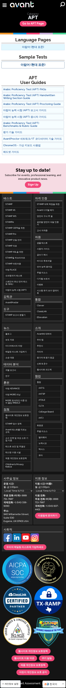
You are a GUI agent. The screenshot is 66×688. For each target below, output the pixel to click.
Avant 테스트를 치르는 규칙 (16, 431)
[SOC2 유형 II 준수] (17, 569)
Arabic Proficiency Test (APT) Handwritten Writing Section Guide (29, 97)
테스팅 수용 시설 (13, 452)
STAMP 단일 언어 (13, 240)
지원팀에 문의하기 (47, 515)
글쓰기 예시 (42, 255)
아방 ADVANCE (12, 389)
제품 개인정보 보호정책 (16, 458)
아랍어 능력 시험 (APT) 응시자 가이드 (25, 117)
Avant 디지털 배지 (45, 210)
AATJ (41, 418)
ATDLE (42, 400)
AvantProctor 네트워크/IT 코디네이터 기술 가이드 (32, 138)
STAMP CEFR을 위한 (15, 228)
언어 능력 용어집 (44, 267)
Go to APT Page (33, 23)
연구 (7, 376)
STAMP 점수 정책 (13, 424)
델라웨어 (43, 437)
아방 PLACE (10, 270)
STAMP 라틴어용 (13, 264)
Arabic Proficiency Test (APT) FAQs (24, 89)
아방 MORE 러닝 (12, 395)
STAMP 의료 (11, 246)
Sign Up (33, 184)
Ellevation (42, 317)
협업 (39, 382)
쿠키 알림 (47, 658)
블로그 (8, 334)
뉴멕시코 (43, 443)
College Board (46, 412)
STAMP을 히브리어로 (15, 258)
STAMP (8, 204)
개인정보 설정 (11, 684)
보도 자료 (9, 340)
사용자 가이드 (43, 249)
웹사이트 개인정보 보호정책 (17, 416)
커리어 (40, 352)
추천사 (40, 346)
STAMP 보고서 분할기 (15, 315)
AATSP (42, 394)
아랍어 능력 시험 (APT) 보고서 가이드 (25, 110)
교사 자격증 (42, 231)
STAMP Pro (10, 234)
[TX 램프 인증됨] (48, 600)
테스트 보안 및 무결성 (15, 447)
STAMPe (9, 222)
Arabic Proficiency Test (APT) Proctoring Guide (32, 104)
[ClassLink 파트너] (17, 600)
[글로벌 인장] (48, 569)
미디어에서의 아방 (13, 346)
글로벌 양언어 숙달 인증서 (48, 223)
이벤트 (40, 285)
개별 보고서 (10, 370)
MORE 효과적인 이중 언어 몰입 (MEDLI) (16, 401)
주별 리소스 (42, 273)
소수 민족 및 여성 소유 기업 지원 (16, 439)
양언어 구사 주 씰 (45, 216)
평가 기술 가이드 (12, 132)
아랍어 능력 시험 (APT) (16, 290)
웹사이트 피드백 (44, 370)
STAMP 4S (10, 210)
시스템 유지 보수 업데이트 (48, 292)
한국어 (53, 684)
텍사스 (42, 449)
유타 (41, 455)
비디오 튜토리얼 (44, 261)
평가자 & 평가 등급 (45, 358)
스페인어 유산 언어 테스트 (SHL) (16, 283)
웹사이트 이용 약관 (24, 658)
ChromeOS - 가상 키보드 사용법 (22, 145)
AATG (41, 388)
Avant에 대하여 (44, 334)
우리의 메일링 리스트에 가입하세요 (24, 547)
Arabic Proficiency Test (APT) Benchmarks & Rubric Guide (21, 124)
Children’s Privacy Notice (14, 465)
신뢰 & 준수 (42, 364)
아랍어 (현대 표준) (33, 47)
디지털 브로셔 (43, 279)
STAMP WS (10, 216)
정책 (6, 409)
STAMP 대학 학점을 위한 (48, 204)
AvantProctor (11, 303)
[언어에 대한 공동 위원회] (17, 631)
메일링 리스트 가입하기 (16, 352)
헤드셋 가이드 (11, 152)
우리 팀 (40, 340)
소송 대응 (9, 358)
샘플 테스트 (42, 243)
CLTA (41, 406)
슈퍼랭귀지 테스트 (13, 276)
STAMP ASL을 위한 (14, 252)
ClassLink (42, 311)
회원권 (40, 425)
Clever (40, 306)
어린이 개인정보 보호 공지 (33, 672)
